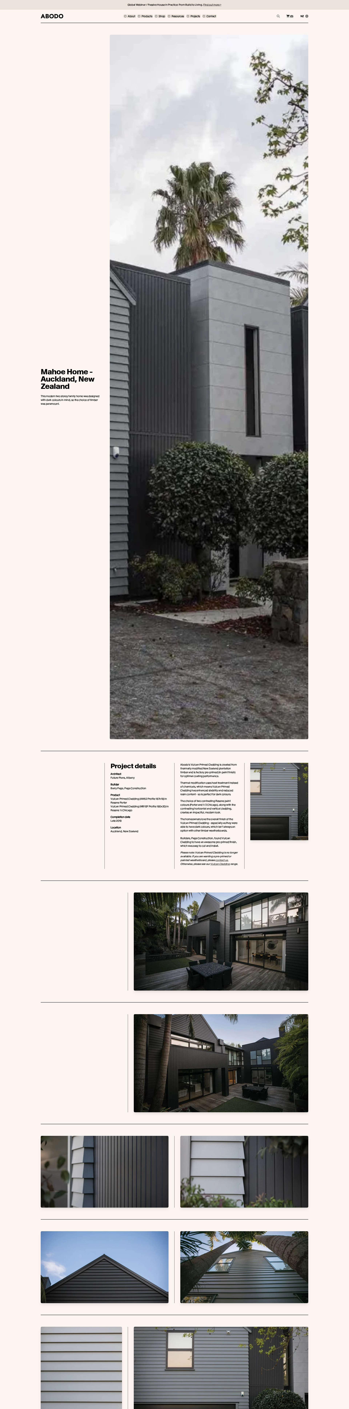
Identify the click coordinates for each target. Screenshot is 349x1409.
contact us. (221, 860)
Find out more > (212, 4)
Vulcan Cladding (220, 864)
